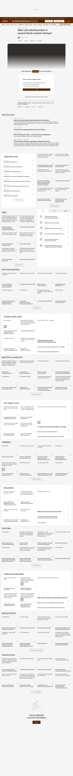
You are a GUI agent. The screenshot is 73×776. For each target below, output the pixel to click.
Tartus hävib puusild (42, 643)
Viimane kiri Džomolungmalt (27, 330)
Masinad (19, 106)
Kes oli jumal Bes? (41, 522)
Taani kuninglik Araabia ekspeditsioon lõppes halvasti (46, 341)
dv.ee (20, 18)
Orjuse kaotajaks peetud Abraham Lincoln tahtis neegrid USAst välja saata (26, 560)
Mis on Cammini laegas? (7, 456)
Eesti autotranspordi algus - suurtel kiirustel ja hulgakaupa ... (32, 134)
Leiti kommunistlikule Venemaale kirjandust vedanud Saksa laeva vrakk (26, 645)
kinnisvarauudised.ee (60, 18)
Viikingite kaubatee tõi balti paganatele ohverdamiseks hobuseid (61, 458)
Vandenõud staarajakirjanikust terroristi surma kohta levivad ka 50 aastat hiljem (44, 389)
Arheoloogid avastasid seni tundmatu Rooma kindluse (16, 176)
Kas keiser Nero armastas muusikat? (12, 171)
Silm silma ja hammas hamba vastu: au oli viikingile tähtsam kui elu (43, 458)
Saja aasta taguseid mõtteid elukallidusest (47, 431)
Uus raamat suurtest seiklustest (27, 627)
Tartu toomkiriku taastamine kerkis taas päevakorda (16, 186)
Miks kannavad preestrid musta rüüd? (49, 511)
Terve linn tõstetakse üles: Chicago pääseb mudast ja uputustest (7, 285)
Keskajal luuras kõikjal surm (10, 162)
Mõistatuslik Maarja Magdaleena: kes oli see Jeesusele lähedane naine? (10, 503)
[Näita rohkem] (65, 18)
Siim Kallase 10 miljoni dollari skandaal (54, 233)
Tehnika (35, 24)
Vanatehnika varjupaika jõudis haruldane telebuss (29, 129)
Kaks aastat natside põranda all (27, 259)
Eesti (50, 24)
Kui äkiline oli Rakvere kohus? (62, 180)
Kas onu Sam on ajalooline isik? (62, 558)
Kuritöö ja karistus (28, 24)
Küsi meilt (27, 106)
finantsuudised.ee (39, 18)
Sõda (12, 24)
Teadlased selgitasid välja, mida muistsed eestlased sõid (50, 436)
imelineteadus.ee (5, 18)
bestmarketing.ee (25, 18)
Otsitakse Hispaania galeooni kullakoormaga (48, 351)
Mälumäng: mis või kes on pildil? (54, 228)
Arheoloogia (45, 24)
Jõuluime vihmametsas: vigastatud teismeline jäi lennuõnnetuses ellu (7, 645)
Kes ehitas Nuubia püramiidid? (44, 301)
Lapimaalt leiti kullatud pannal (27, 669)
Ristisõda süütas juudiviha (61, 543)
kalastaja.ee (11, 18)
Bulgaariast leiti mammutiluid (11, 195)
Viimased (8, 24)
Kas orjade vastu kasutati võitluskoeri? (13, 166)
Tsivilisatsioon (21, 24)
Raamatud (54, 24)
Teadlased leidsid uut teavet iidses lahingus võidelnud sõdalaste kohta (8, 228)
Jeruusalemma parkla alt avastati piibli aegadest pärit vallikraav (61, 686)
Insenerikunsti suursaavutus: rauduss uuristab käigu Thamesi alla (26, 302)
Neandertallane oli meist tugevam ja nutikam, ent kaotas (17, 181)
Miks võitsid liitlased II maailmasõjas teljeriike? (52, 598)
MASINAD (19, 27)
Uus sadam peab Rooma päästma (27, 284)
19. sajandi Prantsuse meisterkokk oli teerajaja (51, 427)
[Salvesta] (33, 160)
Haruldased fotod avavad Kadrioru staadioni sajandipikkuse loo (61, 200)
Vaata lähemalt (28, 96)
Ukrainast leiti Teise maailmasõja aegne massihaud (51, 602)
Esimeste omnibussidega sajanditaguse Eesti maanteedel (31, 120)
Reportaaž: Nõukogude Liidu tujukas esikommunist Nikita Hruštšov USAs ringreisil (9, 560)
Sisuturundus (19, 139)
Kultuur (15, 24)
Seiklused (40, 24)
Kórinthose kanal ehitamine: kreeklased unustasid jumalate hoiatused (8, 302)
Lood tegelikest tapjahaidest (44, 627)
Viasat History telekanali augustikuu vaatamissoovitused (32, 141)
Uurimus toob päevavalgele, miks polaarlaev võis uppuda (51, 346)
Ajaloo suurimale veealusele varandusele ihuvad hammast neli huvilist (10, 332)
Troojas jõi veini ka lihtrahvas (44, 669)
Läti (33, 106)
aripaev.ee (16, 18)
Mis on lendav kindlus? (25, 243)
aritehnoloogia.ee (46, 18)
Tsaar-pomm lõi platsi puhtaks (27, 227)
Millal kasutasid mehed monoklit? (12, 191)
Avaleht (3, 24)
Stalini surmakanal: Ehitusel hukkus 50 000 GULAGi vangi (51, 607)
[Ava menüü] (10, 21)
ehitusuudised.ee (32, 18)
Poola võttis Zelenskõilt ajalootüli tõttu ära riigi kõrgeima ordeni (26, 605)
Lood (15, 118)
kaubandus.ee (52, 18)
